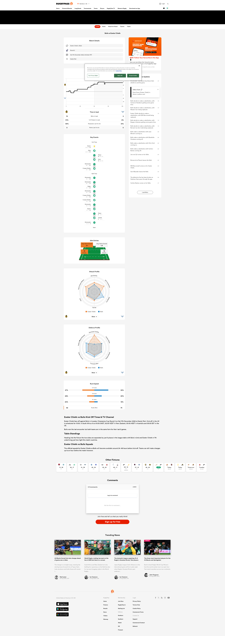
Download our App (134, 8)
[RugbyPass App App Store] (73, 604)
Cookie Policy (137, 608)
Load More (145, 192)
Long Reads (78, 8)
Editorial (135, 626)
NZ (119, 626)
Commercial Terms (138, 612)
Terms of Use (136, 605)
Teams (95, 8)
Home (105, 601)
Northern (120, 615)
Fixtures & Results (67, 8)
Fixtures (105, 605)
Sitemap (105, 619)
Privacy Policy (137, 601)
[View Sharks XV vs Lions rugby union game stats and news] (104, 467)
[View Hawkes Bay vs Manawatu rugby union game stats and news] (72, 467)
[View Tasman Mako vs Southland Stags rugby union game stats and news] (115, 467)
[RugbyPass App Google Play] (73, 609)
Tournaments (87, 8)
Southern (120, 619)
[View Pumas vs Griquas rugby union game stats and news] (83, 467)
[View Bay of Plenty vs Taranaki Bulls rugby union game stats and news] (148, 467)
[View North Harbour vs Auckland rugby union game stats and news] (137, 467)
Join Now (120, 601)
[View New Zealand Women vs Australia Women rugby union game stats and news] (126, 467)
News (58, 8)
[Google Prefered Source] (73, 614)
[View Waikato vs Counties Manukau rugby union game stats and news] (169, 467)
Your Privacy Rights (93, 75)
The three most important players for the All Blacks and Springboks (157, 559)
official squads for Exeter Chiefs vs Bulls (81, 448)
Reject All (120, 75)
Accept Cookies (133, 75)
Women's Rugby (122, 8)
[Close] (139, 66)
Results (105, 608)
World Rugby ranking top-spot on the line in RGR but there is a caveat (96, 559)
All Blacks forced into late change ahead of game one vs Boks (67, 559)
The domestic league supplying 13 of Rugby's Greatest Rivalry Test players (126, 559)
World (119, 623)
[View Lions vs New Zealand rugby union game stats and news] (202, 467)
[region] (113, 72)
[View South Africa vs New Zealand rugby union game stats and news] (158, 467)
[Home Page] (64, 3)
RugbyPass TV (111, 8)
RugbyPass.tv (122, 605)
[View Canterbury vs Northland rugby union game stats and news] (61, 467)
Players (102, 8)
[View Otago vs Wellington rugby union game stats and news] (180, 467)
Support (135, 619)
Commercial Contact (139, 623)
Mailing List (121, 608)
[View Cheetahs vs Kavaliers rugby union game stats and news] (191, 467)
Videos (105, 616)
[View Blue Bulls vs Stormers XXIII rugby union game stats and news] (94, 467)
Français (120, 630)
